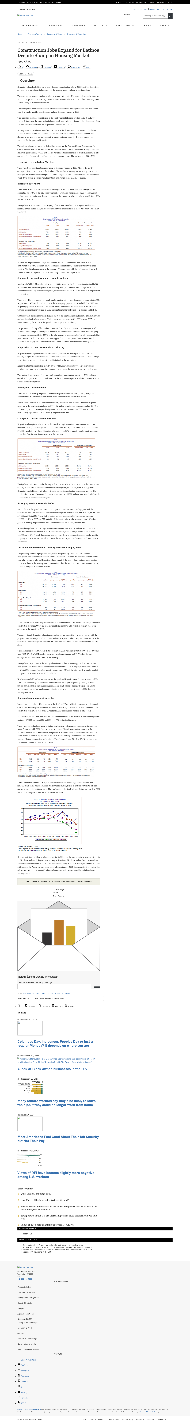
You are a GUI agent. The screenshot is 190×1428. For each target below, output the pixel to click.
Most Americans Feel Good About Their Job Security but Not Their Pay (58, 1139)
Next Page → (58, 896)
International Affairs (26, 1292)
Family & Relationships (27, 1322)
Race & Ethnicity (24, 1303)
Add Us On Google (26, 74)
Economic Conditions (48, 993)
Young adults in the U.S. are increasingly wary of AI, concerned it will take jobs (59, 1217)
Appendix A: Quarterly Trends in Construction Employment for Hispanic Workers (57, 1247)
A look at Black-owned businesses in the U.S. (52, 1069)
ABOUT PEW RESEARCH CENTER (29, 1409)
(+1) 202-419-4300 (24, 1279)
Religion (21, 1308)
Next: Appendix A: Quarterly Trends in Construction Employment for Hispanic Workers (59, 881)
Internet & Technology (27, 1338)
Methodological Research (28, 1349)
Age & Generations (25, 1313)
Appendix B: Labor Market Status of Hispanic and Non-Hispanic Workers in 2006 (57, 1249)
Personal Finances (63, 993)
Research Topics (30, 25)
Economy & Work (24, 1328)
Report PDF (27, 1234)
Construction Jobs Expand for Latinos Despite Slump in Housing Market (54, 1245)
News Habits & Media (26, 1344)
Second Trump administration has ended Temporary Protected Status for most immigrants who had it (59, 1208)
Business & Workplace (31, 993)
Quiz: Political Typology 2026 (36, 1193)
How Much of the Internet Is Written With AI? (45, 1200)
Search (127, 14)
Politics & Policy (24, 1287)
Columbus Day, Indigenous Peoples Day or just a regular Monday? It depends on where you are (55, 1043)
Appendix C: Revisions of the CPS (37, 1251)
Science (20, 1333)
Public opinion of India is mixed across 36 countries (47, 1224)
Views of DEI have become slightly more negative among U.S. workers (55, 1174)
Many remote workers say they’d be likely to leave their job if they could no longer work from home (56, 1103)
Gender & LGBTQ (24, 1319)
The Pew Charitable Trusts (149, 1412)
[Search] (170, 16)
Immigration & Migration (28, 1297)
